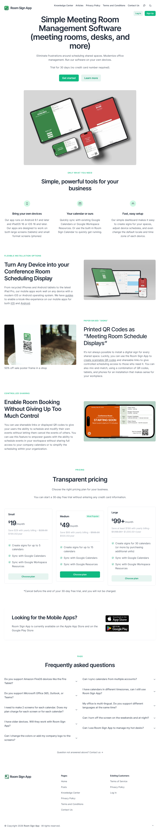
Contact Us (66, 809)
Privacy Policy (68, 798)
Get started (69, 78)
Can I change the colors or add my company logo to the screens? (37, 737)
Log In (138, 13)
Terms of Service (118, 781)
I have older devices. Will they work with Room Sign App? (34, 723)
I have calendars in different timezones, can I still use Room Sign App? (114, 691)
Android (25, 303)
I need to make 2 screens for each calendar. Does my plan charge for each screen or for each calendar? (35, 709)
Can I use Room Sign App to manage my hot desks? (113, 727)
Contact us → (96, 752)
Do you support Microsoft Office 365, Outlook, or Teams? (33, 695)
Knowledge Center (70, 792)
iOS (13, 303)
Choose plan (28, 576)
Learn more (91, 78)
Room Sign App (21, 8)
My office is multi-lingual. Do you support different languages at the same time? (112, 705)
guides (69, 295)
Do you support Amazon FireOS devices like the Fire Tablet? (35, 681)
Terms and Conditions (72, 804)
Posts (64, 787)
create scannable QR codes (100, 360)
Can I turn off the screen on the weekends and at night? (115, 717)
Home (64, 781)
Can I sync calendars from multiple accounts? (109, 679)
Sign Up (150, 13)
